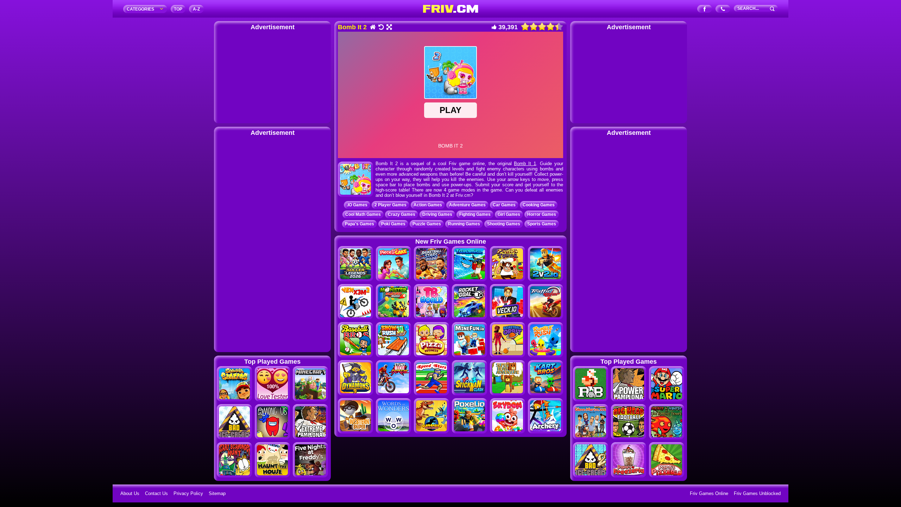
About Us (129, 493)
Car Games (504, 204)
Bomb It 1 (525, 163)
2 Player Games (390, 204)
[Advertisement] (272, 76)
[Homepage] (372, 27)
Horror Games (541, 214)
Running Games (464, 223)
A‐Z (196, 9)
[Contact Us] (723, 9)
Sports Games (541, 223)
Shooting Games (503, 223)
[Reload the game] (380, 27)
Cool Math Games (363, 214)
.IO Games (357, 204)
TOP (178, 9)
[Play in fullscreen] (388, 27)
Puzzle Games (426, 223)
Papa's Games (359, 223)
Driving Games (437, 214)
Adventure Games (467, 204)
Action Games (428, 204)
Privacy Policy (188, 493)
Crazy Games (401, 214)
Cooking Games (539, 204)
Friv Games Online (709, 493)
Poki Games (393, 223)
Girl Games (509, 214)
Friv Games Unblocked (757, 493)
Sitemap (217, 493)
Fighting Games (475, 214)
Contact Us (156, 493)
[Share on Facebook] (705, 9)
